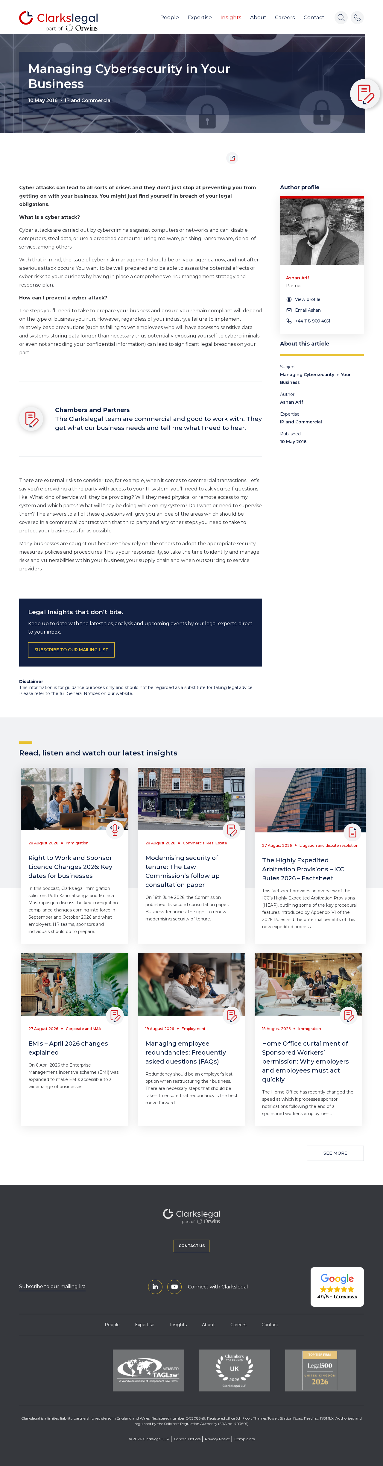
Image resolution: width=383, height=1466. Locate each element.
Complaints (244, 1439)
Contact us (192, 1246)
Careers (285, 17)
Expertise (200, 17)
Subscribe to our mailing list (52, 1286)
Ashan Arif (291, 402)
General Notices (187, 1439)
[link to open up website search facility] (341, 17)
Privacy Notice (217, 1439)
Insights (231, 17)
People (169, 17)
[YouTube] (174, 1287)
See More (335, 1153)
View (307, 299)
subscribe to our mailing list (71, 649)
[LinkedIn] (155, 1287)
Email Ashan (308, 310)
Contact (314, 17)
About (258, 17)
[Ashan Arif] (322, 232)
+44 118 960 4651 (312, 321)
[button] (337, 1287)
